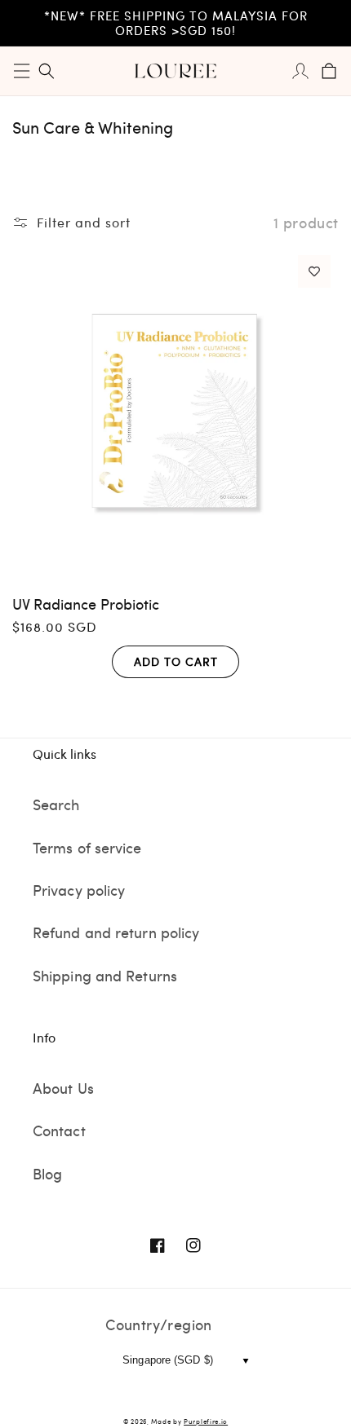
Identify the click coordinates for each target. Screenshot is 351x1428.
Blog (47, 1173)
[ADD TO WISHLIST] (314, 271)
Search (56, 804)
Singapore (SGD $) (167, 1360)
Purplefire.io (206, 1421)
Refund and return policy (116, 932)
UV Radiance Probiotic (85, 603)
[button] (22, 71)
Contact (59, 1130)
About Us (63, 1088)
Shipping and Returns (105, 975)
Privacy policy (79, 889)
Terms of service (87, 847)
